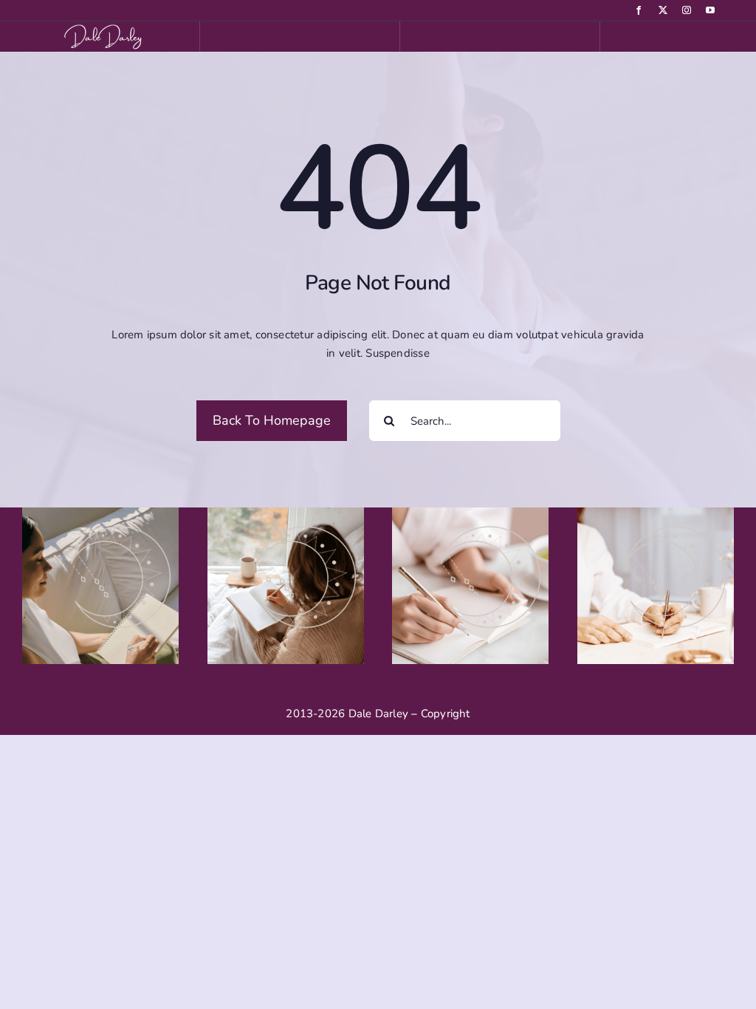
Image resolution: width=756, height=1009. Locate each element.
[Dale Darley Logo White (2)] (105, 26)
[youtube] (710, 10)
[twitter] (663, 10)
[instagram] (686, 10)
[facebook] (638, 10)
